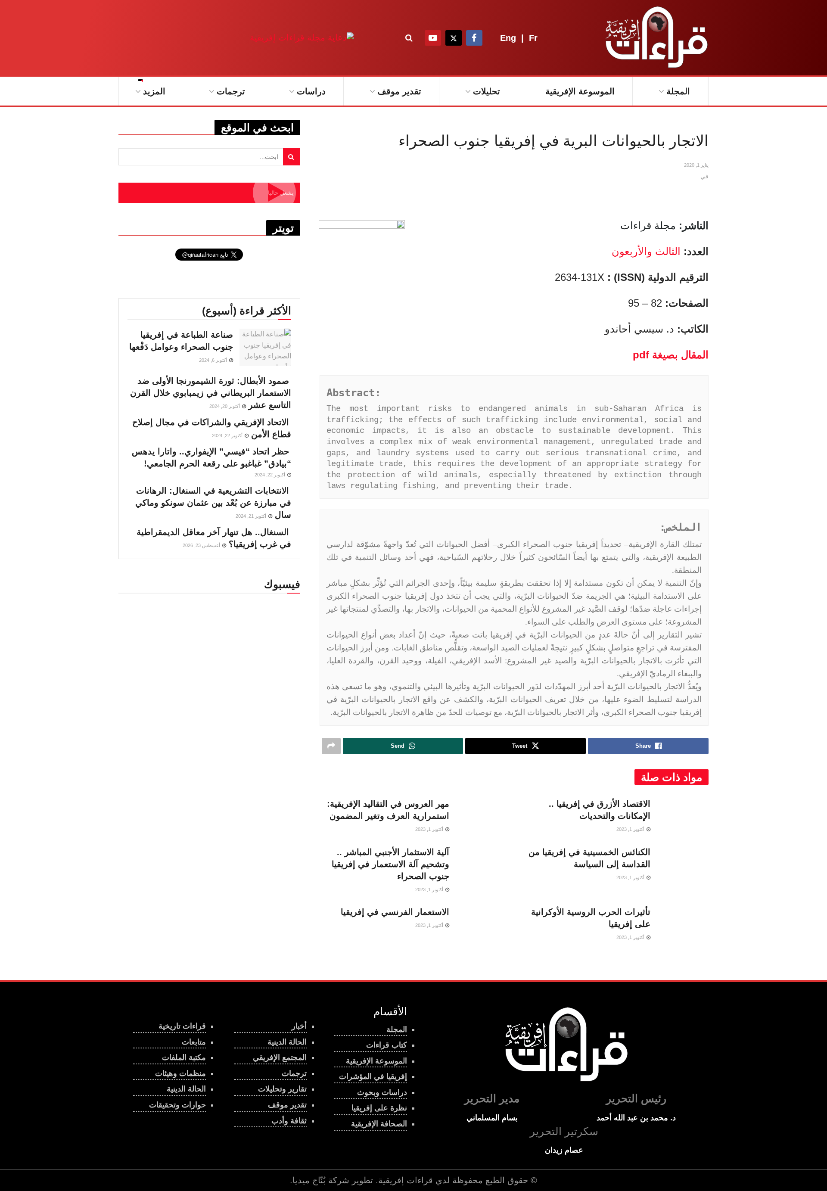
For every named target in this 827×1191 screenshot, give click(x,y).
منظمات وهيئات (180, 1073)
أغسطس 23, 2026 (202, 545)
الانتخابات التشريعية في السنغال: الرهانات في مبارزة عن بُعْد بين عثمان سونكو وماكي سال (213, 502)
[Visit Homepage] (655, 38)
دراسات (311, 91)
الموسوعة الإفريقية (580, 91)
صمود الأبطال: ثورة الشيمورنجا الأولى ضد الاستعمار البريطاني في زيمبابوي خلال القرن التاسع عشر (210, 393)
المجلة (678, 91)
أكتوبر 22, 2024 (228, 435)
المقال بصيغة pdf (671, 355)
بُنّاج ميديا (309, 1180)
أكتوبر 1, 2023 (631, 829)
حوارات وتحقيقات (177, 1105)
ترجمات (231, 91)
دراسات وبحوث (382, 1092)
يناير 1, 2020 (696, 165)
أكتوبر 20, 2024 (225, 406)
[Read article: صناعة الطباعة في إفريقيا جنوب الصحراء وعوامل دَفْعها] (265, 347)
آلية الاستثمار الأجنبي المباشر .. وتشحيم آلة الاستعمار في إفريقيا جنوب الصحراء (390, 864)
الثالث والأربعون (646, 251)
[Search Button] (409, 38)
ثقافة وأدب (289, 1120)
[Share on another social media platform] (331, 746)
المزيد (154, 91)
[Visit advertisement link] (302, 38)
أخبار (299, 1026)
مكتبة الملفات (184, 1057)
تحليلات (486, 91)
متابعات (194, 1042)
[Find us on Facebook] (474, 38)
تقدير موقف (399, 91)
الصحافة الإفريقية (379, 1123)
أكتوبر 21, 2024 (251, 516)
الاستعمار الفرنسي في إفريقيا (395, 912)
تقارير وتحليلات (282, 1089)
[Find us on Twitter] (453, 38)
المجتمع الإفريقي (280, 1057)
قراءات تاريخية (182, 1026)
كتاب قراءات (386, 1045)
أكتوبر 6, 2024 (213, 360)
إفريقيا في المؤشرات (373, 1076)
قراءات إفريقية (405, 1180)
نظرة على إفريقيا (379, 1108)
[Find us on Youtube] (433, 38)
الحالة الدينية (186, 1089)
